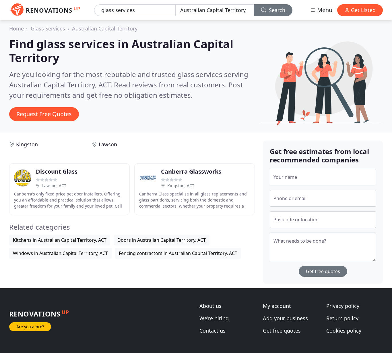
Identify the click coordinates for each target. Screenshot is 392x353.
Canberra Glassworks (191, 171)
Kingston (27, 144)
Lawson (108, 144)
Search (276, 10)
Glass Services (48, 28)
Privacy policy (342, 305)
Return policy (342, 318)
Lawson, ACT (54, 185)
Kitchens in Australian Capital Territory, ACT (59, 240)
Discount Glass (56, 171)
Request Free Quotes (44, 114)
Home (16, 28)
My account (277, 305)
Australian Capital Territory (104, 28)
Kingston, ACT (180, 185)
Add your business (285, 318)
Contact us (212, 330)
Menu (324, 10)
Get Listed (363, 10)
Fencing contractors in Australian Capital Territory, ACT (178, 253)
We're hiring (214, 318)
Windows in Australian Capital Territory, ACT (60, 253)
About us (210, 305)
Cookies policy (343, 330)
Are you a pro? (30, 326)
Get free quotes (323, 271)
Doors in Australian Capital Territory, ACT (161, 240)
